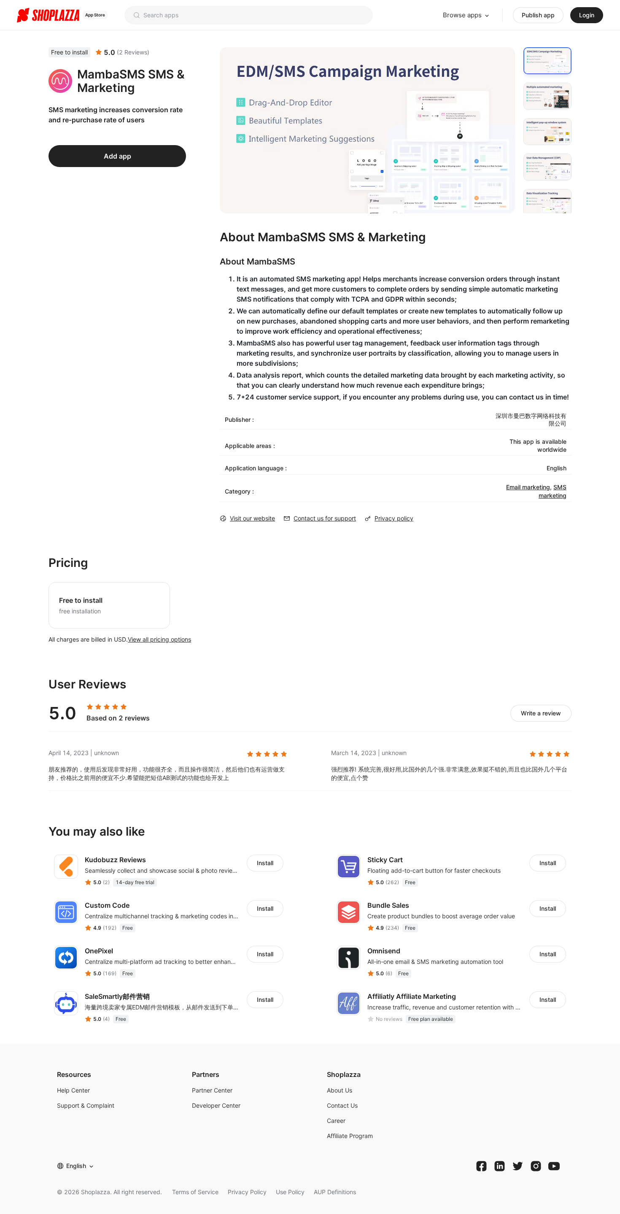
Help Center (73, 1090)
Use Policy (290, 1191)
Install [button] (265, 862)
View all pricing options (159, 639)
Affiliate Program (350, 1135)
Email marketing (528, 487)
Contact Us (342, 1105)
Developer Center (216, 1105)
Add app (117, 156)
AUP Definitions (335, 1191)
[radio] (89, 707)
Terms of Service (195, 1191)
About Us (339, 1090)
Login (586, 15)
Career (336, 1120)
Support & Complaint (85, 1105)
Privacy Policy (247, 1191)
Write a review (541, 713)
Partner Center (212, 1090)
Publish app (538, 15)
